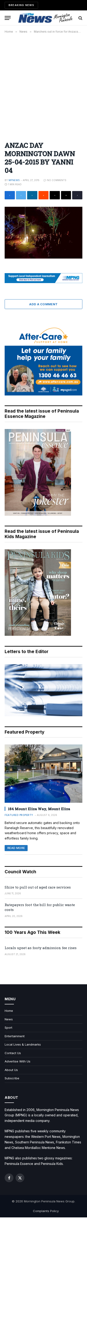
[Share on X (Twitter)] (21, 195)
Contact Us (13, 1053)
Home (9, 1010)
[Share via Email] (66, 195)
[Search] (79, 18)
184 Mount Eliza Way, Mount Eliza (39, 808)
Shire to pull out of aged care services (38, 887)
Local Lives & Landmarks (23, 1044)
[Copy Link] (77, 195)
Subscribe (12, 1078)
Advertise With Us (17, 1061)
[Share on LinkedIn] (32, 195)
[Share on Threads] (55, 195)
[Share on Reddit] (44, 195)
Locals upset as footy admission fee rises (41, 947)
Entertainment (15, 1036)
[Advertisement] (43, 84)
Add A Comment (43, 304)
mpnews (14, 180)
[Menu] (8, 18)
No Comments (56, 180)
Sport (8, 1027)
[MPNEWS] (46, 17)
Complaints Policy (46, 1211)
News (9, 1019)
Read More (16, 848)
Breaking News (21, 5)
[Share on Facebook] (10, 195)
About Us (11, 1070)
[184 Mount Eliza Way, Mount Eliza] (43, 773)
